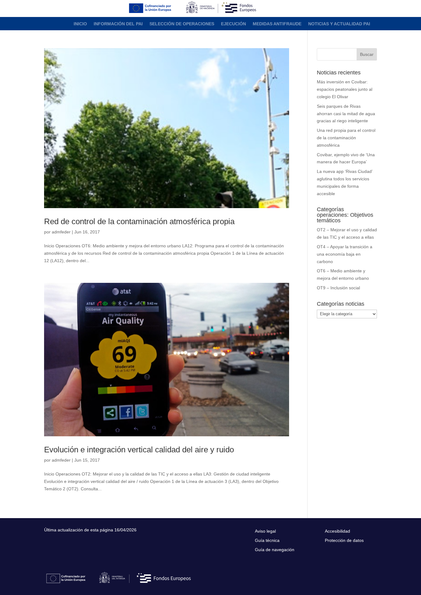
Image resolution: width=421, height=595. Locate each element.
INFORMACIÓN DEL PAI (118, 24)
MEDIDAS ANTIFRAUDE (277, 24)
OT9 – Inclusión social (338, 287)
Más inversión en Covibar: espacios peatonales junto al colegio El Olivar (344, 89)
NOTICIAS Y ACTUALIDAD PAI (339, 24)
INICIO (80, 24)
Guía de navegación (274, 549)
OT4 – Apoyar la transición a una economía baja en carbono (344, 254)
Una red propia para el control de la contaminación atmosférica (346, 138)
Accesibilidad (337, 531)
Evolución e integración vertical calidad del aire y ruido (139, 449)
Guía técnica (267, 540)
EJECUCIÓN (233, 24)
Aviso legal (265, 531)
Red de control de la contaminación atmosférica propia (139, 221)
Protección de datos (344, 540)
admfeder (61, 231)
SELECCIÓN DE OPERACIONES (181, 24)
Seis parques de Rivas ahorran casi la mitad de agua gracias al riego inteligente (346, 114)
